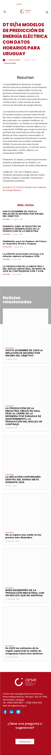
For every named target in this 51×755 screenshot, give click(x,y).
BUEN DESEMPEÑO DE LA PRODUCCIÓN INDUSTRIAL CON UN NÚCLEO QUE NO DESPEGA (24, 593)
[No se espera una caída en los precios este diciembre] (25, 511)
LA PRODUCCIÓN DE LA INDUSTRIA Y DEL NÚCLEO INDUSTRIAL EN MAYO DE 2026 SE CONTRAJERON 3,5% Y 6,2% (24, 268)
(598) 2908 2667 (15, 702)
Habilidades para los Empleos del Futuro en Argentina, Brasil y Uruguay (25, 242)
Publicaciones (10, 63)
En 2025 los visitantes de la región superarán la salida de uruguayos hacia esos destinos (24, 651)
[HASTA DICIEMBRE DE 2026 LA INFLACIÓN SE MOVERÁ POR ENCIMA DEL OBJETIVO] (25, 326)
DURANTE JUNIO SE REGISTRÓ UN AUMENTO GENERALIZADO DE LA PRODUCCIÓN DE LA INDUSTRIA (22, 228)
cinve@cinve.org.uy (17, 705)
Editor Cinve (15, 60)
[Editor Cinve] (4, 60)
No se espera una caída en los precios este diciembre (23, 536)
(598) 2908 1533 (34, 702)
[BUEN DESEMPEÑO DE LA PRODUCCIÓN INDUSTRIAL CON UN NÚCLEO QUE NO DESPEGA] (25, 566)
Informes (6, 219)
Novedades (7, 247)
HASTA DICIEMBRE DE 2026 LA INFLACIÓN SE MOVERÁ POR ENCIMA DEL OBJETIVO (23, 213)
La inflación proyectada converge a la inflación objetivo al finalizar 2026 (23, 255)
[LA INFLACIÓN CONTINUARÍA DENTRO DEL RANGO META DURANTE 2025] (25, 453)
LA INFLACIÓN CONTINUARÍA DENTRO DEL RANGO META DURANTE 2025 (23, 479)
